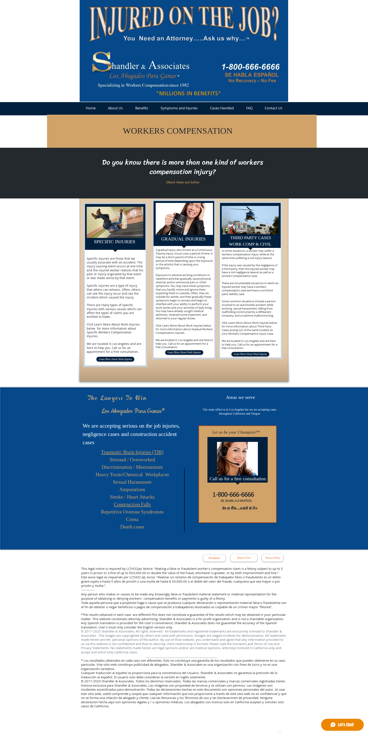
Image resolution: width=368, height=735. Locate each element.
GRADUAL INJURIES (183, 239)
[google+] (280, 732)
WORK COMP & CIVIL (250, 244)
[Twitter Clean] (272, 732)
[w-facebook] (265, 732)
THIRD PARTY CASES (250, 237)
